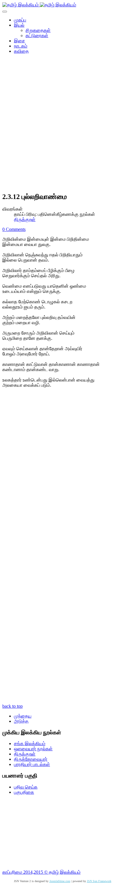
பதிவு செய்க (26, 786)
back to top (12, 706)
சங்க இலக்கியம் (29, 743)
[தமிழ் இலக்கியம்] (39, 4)
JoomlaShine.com (59, 881)
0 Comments (14, 229)
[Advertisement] (62, 125)
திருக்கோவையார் (30, 759)
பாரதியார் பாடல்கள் (32, 764)
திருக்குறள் (24, 219)
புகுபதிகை (24, 792)
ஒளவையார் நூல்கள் (33, 748)
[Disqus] (62, 475)
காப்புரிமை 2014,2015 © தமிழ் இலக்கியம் (41, 872)
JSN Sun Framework (99, 881)
